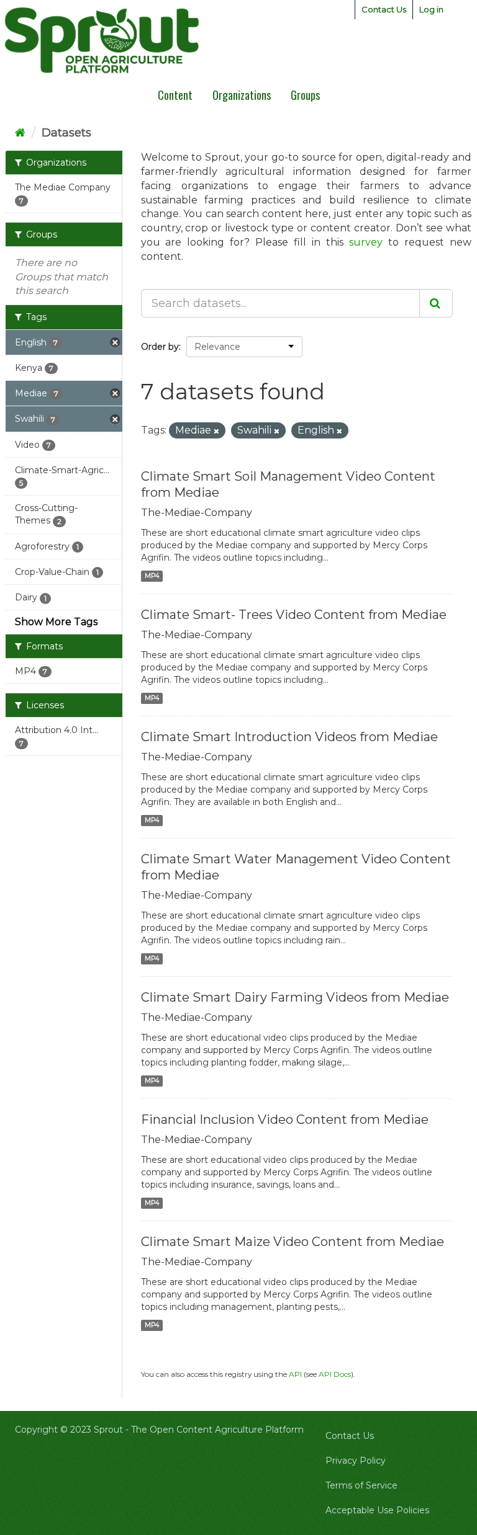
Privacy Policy (355, 1460)
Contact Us (383, 9)
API (295, 1374)
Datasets (66, 133)
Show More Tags (56, 622)
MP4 (152, 576)
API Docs (335, 1374)
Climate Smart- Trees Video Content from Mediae (294, 614)
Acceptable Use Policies (377, 1510)
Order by (160, 346)
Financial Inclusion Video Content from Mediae (285, 1119)
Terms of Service (361, 1485)
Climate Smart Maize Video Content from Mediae (292, 1241)
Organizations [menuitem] (241, 95)
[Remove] (216, 431)
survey (366, 242)
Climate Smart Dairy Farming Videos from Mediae (295, 997)
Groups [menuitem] (305, 95)
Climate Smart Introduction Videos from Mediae (289, 736)
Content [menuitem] (175, 95)
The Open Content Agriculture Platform (217, 1429)
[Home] (20, 133)
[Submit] (436, 303)
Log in (431, 9)
